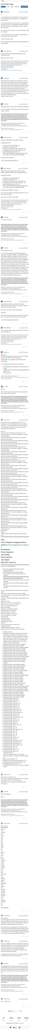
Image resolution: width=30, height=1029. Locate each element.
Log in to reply (24, 6)
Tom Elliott (6, 104)
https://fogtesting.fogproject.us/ (7, 67)
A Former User (7, 419)
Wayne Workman (7, 51)
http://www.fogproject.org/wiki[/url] (11, 604)
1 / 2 (15, 1011)
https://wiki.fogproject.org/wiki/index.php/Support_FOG (12, 129)
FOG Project (21, 1023)
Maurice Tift (6, 352)
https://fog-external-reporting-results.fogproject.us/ (11, 70)
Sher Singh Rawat (7, 137)
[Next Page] (18, 1011)
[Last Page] (20, 1011)
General (3, 6)
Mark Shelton (6, 11)
